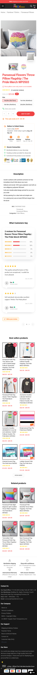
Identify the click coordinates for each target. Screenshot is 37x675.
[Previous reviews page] (23, 324)
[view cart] (34, 6)
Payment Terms (6, 631)
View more (18, 475)
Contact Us (4, 636)
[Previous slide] (4, 38)
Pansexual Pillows (27, 12)
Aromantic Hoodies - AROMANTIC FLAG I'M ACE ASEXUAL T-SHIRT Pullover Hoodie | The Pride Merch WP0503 (9, 432)
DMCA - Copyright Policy (8, 616)
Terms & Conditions (7, 610)
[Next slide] (33, 38)
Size (3, 97)
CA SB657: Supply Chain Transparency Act (14, 619)
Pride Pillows (20, 213)
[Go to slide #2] (23, 66)
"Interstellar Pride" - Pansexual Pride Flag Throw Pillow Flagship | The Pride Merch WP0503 (9, 542)
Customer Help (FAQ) (7, 639)
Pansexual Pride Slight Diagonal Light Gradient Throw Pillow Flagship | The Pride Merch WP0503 (9, 509)
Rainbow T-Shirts (13, 12)
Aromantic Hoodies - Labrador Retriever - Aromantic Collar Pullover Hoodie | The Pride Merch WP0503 (26, 399)
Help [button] (33, 672)
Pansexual (19, 209)
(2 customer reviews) (17, 90)
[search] (31, 6)
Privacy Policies (6, 613)
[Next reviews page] (33, 324)
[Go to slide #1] (13, 66)
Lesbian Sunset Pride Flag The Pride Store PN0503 (26, 463)
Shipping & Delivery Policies (9, 628)
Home (3, 12)
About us (4, 607)
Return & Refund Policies (8, 633)
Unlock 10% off (4, 666)
